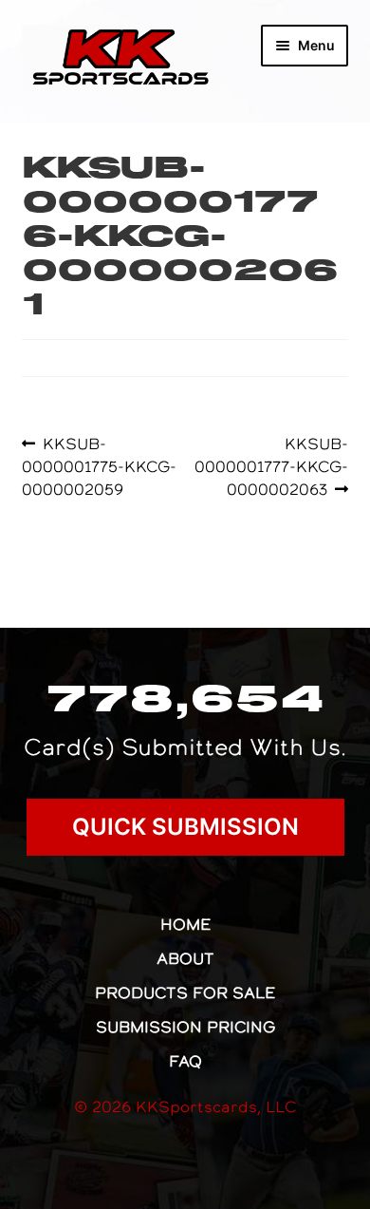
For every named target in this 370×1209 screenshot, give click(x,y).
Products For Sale (185, 992)
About (185, 958)
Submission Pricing (185, 1026)
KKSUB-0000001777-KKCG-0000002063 (271, 466)
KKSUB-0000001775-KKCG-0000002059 (99, 466)
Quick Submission (185, 827)
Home (185, 924)
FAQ (185, 1060)
